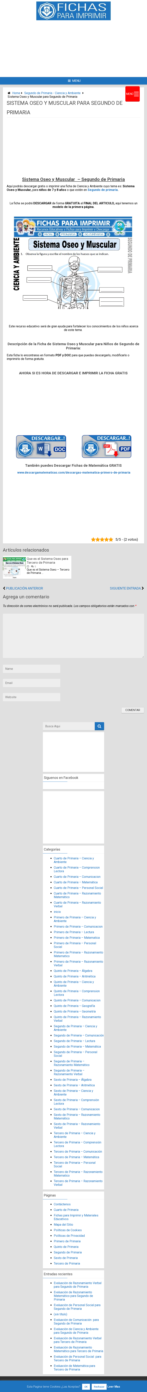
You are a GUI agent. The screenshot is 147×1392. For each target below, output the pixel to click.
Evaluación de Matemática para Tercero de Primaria (74, 1367)
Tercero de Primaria (67, 1263)
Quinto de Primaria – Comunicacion (77, 1000)
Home (16, 93)
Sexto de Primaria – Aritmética (74, 1085)
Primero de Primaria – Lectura (74, 932)
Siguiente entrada (125, 588)
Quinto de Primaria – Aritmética (75, 976)
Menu (76, 81)
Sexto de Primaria (66, 1258)
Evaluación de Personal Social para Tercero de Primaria (77, 1358)
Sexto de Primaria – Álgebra (72, 1080)
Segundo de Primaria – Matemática (77, 1046)
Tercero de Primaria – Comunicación (78, 1151)
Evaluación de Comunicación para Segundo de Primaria (76, 1321)
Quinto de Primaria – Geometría (75, 1011)
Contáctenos (62, 1204)
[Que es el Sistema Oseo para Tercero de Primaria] (14, 578)
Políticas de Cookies (68, 1230)
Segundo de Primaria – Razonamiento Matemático (72, 1063)
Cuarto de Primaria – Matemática (76, 882)
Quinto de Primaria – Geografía (74, 1006)
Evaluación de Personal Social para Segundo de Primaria (77, 1307)
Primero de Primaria (67, 1241)
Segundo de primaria (103, 190)
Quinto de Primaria (66, 1247)
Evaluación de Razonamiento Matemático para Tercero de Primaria (78, 1349)
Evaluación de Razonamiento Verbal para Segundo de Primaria (77, 1285)
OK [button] (86, 1386)
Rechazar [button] (99, 1386)
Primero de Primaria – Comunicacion (78, 926)
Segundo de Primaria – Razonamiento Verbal (69, 1072)
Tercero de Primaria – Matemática (76, 1157)
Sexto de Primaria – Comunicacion (77, 1109)
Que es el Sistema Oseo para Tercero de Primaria (47, 560)
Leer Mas (113, 1386)
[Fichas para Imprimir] (73, 19)
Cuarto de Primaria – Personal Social (78, 888)
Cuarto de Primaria (66, 1210)
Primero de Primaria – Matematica (77, 937)
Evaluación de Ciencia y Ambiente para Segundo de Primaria (76, 1331)
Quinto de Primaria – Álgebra (73, 971)
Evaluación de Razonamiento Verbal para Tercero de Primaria (77, 1340)
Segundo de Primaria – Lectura (74, 1041)
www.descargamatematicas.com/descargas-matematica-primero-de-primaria (73, 472)
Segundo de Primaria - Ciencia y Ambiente (52, 93)
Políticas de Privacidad (69, 1236)
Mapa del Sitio (63, 1224)
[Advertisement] (88, 48)
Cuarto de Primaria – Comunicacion (77, 877)
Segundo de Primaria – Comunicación (79, 1035)
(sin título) (60, 1314)
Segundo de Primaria (68, 1252)
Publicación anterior (24, 588)
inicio (57, 912)
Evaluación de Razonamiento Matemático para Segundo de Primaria (73, 1295)
